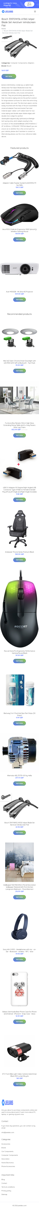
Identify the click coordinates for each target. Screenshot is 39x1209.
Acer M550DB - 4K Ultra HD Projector (19, 292)
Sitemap (4, 1194)
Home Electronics (8, 1163)
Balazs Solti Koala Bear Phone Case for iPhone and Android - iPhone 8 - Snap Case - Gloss (19, 1013)
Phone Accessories (8, 1166)
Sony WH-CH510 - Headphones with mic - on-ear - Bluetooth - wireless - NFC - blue (19, 950)
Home (4, 29)
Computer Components (19, 63)
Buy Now (9, 76)
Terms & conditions (8, 1187)
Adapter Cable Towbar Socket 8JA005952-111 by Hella (19, 184)
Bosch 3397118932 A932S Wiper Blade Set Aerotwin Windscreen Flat (19, 824)
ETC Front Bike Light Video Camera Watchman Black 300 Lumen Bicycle (19, 1075)
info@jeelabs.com (8, 1132)
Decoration (5, 1159)
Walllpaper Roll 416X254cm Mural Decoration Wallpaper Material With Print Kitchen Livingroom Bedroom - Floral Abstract (19, 887)
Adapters (31, 63)
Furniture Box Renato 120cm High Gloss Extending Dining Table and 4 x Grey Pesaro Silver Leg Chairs (19, 425)
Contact (4, 1183)
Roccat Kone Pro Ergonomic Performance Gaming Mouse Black (19, 652)
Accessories (6, 1144)
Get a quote (29, 4)
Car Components (7, 1151)
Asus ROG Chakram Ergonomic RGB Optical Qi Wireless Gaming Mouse (19, 230)
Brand (4, 1148)
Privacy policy (6, 1191)
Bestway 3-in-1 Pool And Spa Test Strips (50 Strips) (19, 714)
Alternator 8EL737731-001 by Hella (19, 776)
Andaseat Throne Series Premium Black (19, 552)
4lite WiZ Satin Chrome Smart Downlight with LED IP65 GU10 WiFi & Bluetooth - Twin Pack (19, 362)
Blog (3, 1179)
